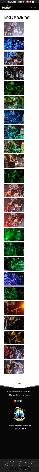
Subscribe (21, 2)
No (17, 469)
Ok (12, 469)
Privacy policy (24, 469)
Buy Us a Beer (12, 2)
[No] (37, 466)
